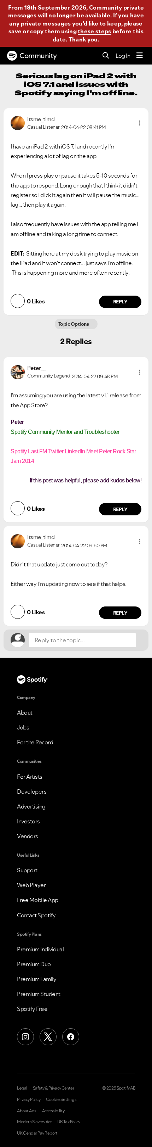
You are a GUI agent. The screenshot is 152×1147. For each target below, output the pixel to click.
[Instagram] (25, 1036)
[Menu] (139, 55)
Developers (31, 791)
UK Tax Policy (68, 1122)
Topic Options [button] (74, 324)
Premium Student (38, 994)
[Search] (105, 56)
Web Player (31, 885)
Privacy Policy (28, 1099)
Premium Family (36, 979)
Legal (22, 1088)
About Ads (26, 1111)
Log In (123, 56)
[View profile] (18, 122)
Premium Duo (34, 964)
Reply (120, 301)
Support (27, 870)
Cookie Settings (61, 1099)
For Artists (29, 776)
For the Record (35, 742)
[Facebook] (70, 1036)
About (25, 712)
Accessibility (53, 1111)
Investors (28, 821)
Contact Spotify (36, 915)
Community (38, 56)
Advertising (31, 806)
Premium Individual (40, 949)
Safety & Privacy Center (53, 1088)
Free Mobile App (37, 900)
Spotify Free (32, 1009)
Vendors (27, 836)
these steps (94, 31)
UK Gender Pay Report (37, 1133)
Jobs (23, 727)
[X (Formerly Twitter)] (48, 1036)
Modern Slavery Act (34, 1122)
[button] (139, 123)
